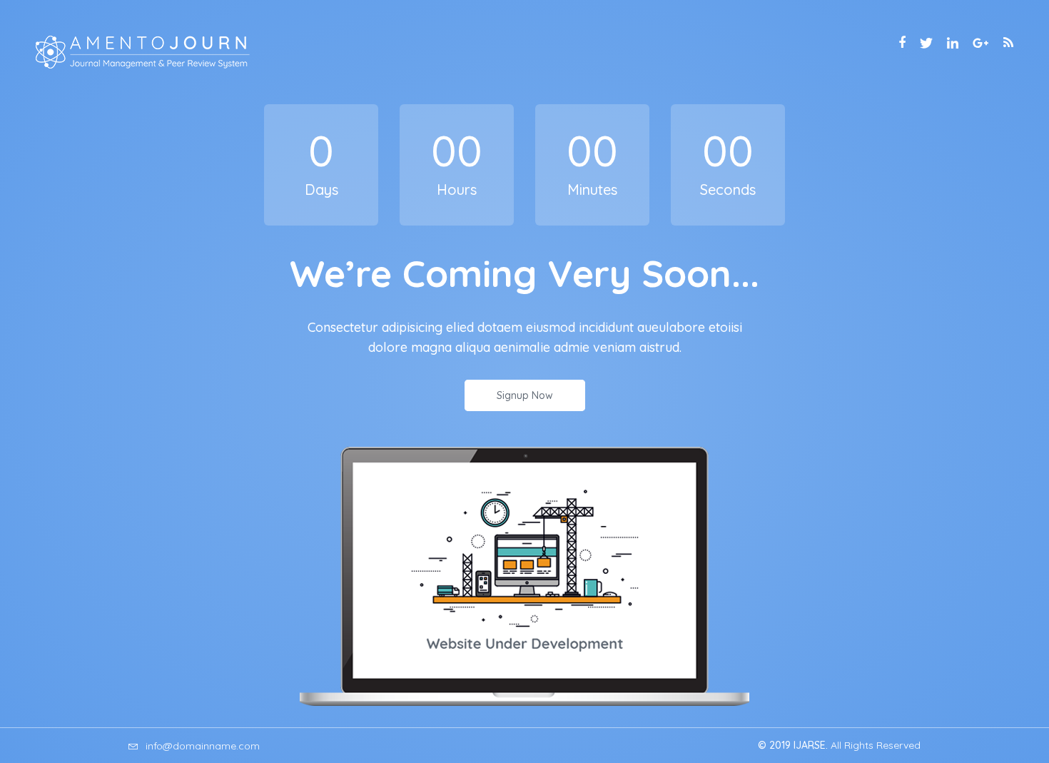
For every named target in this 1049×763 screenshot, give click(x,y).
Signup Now (525, 395)
